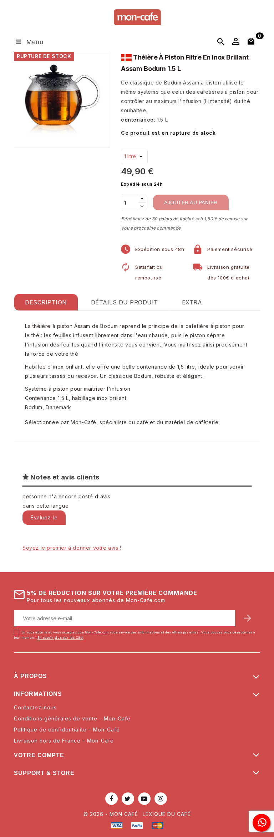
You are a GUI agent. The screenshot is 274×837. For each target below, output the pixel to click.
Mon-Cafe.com (97, 632)
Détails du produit (124, 302)
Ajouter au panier (191, 202)
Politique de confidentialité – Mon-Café (67, 729)
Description (46, 302)
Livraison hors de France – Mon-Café (64, 741)
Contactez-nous (35, 707)
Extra (192, 302)
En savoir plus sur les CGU (60, 638)
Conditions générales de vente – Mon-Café (72, 718)
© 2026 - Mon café (111, 814)
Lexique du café (167, 814)
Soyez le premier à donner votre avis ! (71, 548)
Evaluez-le (44, 517)
